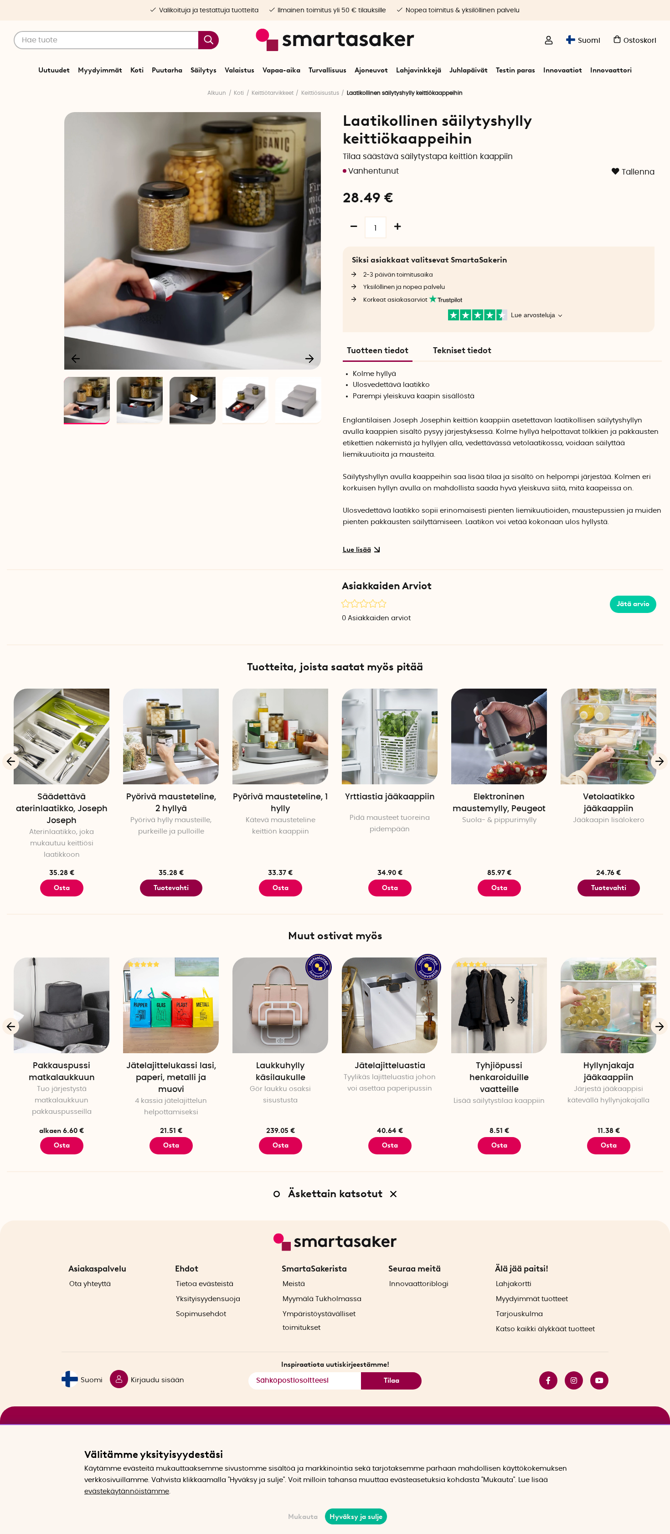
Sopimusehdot (201, 1314)
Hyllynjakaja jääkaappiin (608, 1072)
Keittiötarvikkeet (273, 93)
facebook (544, 1380)
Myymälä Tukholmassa (322, 1299)
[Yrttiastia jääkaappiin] (390, 736)
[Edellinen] (76, 358)
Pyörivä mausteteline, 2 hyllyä (171, 803)
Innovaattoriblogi (418, 1284)
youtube (595, 1380)
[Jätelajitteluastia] (390, 1005)
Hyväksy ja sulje (356, 1517)
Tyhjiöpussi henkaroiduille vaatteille (499, 1078)
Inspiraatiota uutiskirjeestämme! (335, 1364)
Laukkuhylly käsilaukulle (280, 1072)
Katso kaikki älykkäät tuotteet (545, 1329)
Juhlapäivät (468, 70)
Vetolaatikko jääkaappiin (608, 803)
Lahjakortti (513, 1284)
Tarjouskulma (519, 1314)
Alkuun (216, 93)
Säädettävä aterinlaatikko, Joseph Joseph (62, 809)
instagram (570, 1380)
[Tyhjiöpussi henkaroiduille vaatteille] (499, 1005)
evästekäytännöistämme (126, 1491)
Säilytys (203, 70)
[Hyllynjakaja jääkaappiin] (608, 1005)
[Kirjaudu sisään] (548, 41)
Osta (62, 888)
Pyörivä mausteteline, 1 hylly (280, 803)
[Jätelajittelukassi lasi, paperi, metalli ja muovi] (171, 1005)
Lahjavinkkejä (418, 70)
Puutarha (167, 70)
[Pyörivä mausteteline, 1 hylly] (280, 736)
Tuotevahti (171, 888)
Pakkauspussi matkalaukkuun (62, 1072)
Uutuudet (54, 70)
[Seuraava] (309, 358)
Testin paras (515, 70)
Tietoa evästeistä (204, 1284)
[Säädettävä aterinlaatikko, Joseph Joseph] (61, 736)
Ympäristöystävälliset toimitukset (319, 1321)
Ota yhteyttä (90, 1284)
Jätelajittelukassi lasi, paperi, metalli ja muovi (171, 1078)
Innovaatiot (562, 70)
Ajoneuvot (371, 70)
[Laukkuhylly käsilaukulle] (280, 1005)
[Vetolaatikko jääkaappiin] (608, 736)
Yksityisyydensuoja (208, 1299)
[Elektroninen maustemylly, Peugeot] (499, 736)
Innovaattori (611, 70)
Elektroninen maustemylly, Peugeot (499, 803)
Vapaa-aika (281, 70)
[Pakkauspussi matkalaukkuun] (61, 1005)
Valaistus (239, 70)
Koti (137, 70)
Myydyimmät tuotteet (532, 1299)
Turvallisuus (327, 70)
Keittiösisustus (320, 93)
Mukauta (303, 1517)
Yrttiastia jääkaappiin (390, 797)
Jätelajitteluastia (390, 1066)
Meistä (294, 1284)
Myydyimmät (100, 70)
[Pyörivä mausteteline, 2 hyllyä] (171, 736)
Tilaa (391, 1380)
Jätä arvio (633, 604)
